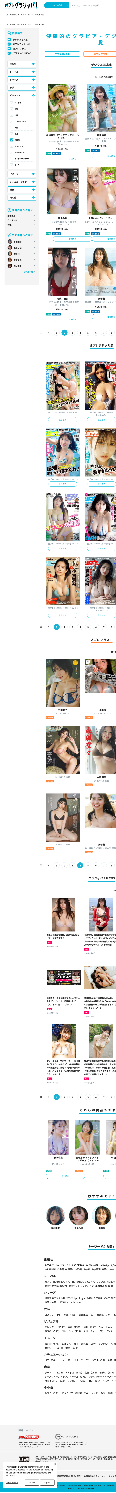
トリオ (65, 1360)
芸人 (95, 1380)
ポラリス (64, 1302)
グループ (82, 1360)
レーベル (14, 71)
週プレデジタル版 (21, 44)
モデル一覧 (28, 271)
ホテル (99, 1360)
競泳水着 (87, 1314)
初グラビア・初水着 (76, 1393)
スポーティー (19, 152)
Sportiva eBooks (104, 1285)
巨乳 (16, 109)
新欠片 (79, 1269)
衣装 (12, 87)
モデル (107, 1372)
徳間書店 (69, 1269)
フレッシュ (19, 146)
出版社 (13, 63)
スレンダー (19, 103)
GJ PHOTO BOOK (96, 1281)
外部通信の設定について (94, 1476)
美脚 (16, 127)
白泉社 (87, 1269)
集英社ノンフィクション (81, 1285)
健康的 (17, 140)
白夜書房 (96, 1269)
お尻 (16, 115)
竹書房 (60, 1269)
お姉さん (71, 1343)
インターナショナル (22, 158)
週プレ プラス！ (20, 48)
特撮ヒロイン (55, 1380)
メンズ (99, 1393)
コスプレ (54, 1314)
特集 (9, 224)
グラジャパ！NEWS (22, 53)
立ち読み (72, 158)
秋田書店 (49, 1265)
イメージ (14, 173)
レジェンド (77, 1380)
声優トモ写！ (51, 1302)
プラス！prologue (75, 1298)
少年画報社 (50, 1269)
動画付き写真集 (94, 1298)
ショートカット (20, 121)
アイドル (74, 1372)
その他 (13, 197)
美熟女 (89, 1343)
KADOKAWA (78, 1265)
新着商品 (11, 215)
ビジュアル (15, 95)
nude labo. (75, 1302)
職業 (12, 189)
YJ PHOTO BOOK (77, 1281)
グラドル (54, 1372)
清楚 (72, 1347)
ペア (51, 1360)
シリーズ (14, 79)
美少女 (53, 1343)
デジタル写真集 (20, 39)
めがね (105, 1314)
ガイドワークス (63, 1265)
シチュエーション (18, 181)
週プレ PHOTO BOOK (56, 1281)
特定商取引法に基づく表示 (69, 1476)
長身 (16, 134)
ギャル (17, 165)
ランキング (12, 220)
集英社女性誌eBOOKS (56, 1285)
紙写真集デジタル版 (55, 1298)
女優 (91, 1372)
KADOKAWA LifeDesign (98, 1265)
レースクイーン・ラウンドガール (66, 1376)
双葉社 (105, 1269)
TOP (6, 15)
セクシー (54, 1347)
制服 (71, 1314)
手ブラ (53, 1393)
